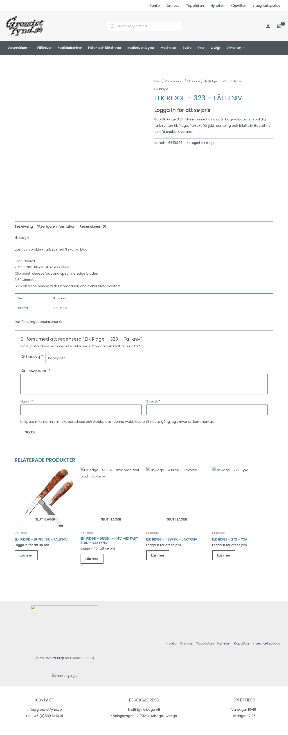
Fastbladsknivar (70, 47)
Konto (155, 5)
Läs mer (26, 555)
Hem (157, 81)
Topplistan (195, 5)
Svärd (187, 47)
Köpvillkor (238, 5)
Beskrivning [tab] (24, 226)
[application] (29, 48)
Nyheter (217, 5)
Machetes (168, 47)
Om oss (172, 5)
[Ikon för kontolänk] (268, 26)
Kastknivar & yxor (141, 47)
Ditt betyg (31, 356)
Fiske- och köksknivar (104, 47)
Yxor (201, 47)
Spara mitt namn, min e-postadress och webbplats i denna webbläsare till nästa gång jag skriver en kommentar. (119, 421)
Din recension (35, 370)
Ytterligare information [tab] (56, 226)
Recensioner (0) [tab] (93, 226)
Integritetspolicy (266, 5)
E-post (153, 401)
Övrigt (215, 47)
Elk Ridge (193, 81)
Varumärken (17, 47)
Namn (26, 401)
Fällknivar (44, 47)
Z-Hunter (234, 47)
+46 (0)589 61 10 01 (47, 715)
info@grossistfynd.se (44, 709)
